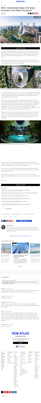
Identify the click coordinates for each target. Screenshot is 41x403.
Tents (15, 387)
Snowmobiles (16, 385)
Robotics (8, 361)
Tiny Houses (16, 359)
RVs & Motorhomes (16, 381)
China (11, 216)
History (21, 361)
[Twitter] (30, 13)
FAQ (2, 370)
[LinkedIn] (33, 13)
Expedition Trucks (15, 371)
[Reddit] (35, 13)
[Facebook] (28, 13)
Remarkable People (23, 370)
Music (21, 365)
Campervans (16, 364)
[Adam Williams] (3, 227)
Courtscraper (21, 92)
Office (5, 216)
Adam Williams (9, 225)
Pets (21, 367)
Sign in (4, 281)
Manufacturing (9, 356)
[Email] (39, 13)
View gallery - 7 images (20, 48)
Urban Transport (30, 362)
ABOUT (2, 355)
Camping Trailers (15, 367)
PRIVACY (2, 365)
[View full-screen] (39, 17)
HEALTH (36, 362)
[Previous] (3, 254)
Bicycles (29, 356)
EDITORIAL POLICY (3, 357)
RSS (1, 368)
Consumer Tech (23, 356)
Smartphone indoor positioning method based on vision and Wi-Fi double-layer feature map (15, 198)
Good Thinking (22, 359)
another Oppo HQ (22, 174)
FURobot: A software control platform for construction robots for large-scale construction (14, 195)
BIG (5, 180)
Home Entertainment (23, 362)
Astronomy (37, 356)
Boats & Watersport (16, 363)
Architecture (3, 5)
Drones (21, 358)
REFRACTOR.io (37, 352)
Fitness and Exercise (37, 371)
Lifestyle (21, 364)
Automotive (30, 355)
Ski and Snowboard (16, 384)
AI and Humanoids (23, 353)
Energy (8, 355)
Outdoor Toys (16, 357)
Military (8, 359)
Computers (22, 355)
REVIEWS (2, 360)
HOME (2, 352)
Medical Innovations (37, 375)
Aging (36, 364)
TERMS (2, 363)
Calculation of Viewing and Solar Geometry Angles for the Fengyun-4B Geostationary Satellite (15, 204)
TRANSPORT (30, 352)
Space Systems (10, 362)
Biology (36, 358)
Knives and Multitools (15, 374)
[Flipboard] (37, 13)
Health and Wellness (36, 377)
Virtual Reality (22, 373)
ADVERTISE (3, 362)
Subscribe (20, 342)
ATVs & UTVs (16, 360)
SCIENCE (36, 353)
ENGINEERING (9, 352)
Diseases (36, 372)
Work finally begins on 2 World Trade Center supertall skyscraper (20, 256)
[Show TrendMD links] (39, 208)
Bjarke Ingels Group (16, 214)
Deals (21, 375)
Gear (14, 353)
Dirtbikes (15, 369)
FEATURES (3, 359)
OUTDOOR (16, 352)
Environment (37, 359)
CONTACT (3, 366)
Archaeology (37, 355)
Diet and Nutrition (36, 368)
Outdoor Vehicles (15, 356)
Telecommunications (23, 372)
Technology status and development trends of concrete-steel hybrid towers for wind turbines (15, 190)
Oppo (15, 216)
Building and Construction (28, 214)
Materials (9, 358)
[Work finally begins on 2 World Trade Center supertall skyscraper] (20, 248)
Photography (22, 369)
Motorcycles (30, 359)
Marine (29, 358)
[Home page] (20, 2)
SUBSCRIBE (3, 353)
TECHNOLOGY (22, 352)
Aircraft (29, 353)
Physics (36, 361)
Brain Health (37, 365)
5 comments (25, 220)
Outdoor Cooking (15, 376)
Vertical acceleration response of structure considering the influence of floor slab (13, 201)
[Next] (38, 254)
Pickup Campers (15, 379)
